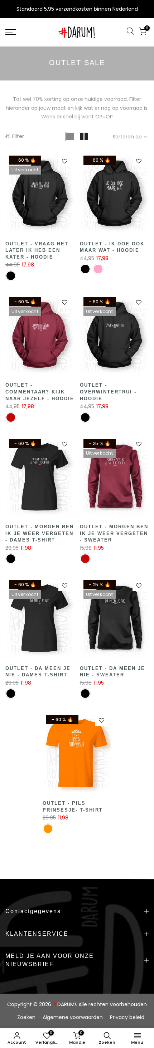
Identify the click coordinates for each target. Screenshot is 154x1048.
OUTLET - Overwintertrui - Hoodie (108, 391)
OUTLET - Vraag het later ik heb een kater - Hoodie (36, 250)
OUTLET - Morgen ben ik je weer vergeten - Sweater (114, 533)
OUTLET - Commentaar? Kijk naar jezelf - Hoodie (39, 391)
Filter (18, 136)
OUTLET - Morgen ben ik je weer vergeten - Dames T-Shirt (39, 533)
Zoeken (26, 1017)
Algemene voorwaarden (73, 1017)
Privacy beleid (127, 1017)
